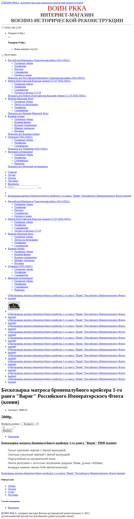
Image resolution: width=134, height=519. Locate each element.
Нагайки (19, 131)
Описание (13, 436)
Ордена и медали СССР (27, 92)
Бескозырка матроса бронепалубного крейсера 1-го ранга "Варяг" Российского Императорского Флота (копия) (69, 195)
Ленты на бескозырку (26, 104)
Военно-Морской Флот (21, 98)
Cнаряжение (21, 160)
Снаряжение (21, 72)
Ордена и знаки (23, 75)
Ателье (12, 486)
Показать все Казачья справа (24, 134)
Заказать (7, 431)
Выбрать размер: (10, 423)
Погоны (18, 69)
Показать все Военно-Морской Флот (28, 113)
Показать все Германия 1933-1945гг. (28, 148)
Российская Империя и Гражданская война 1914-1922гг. (39, 60)
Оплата (12, 489)
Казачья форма (22, 122)
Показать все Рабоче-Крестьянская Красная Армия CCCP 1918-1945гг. (47, 95)
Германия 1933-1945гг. (20, 137)
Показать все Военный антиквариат (28, 166)
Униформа (20, 66)
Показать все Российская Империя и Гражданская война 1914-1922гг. (46, 78)
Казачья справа (16, 116)
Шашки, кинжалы (24, 128)
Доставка (13, 494)
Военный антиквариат (20, 151)
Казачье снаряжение (25, 125)
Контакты (13, 507)
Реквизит (19, 163)
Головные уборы (23, 63)
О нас (11, 491)
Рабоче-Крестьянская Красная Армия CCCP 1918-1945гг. (39, 80)
